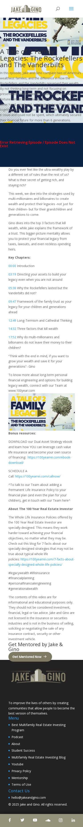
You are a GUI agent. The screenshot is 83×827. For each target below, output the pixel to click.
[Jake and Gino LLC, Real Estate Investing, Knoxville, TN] (25, 692)
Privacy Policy (21, 771)
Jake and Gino (30, 804)
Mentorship (20, 778)
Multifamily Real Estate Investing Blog (39, 757)
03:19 (12, 274)
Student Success (23, 750)
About (16, 744)
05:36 (12, 288)
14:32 (12, 329)
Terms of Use (21, 784)
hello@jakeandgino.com (29, 797)
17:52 (12, 337)
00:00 (12, 266)
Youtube (17, 764)
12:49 (12, 320)
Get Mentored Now (26, 657)
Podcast (17, 737)
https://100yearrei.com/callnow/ (39, 476)
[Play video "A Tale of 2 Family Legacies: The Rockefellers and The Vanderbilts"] (41, 412)
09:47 (12, 301)
